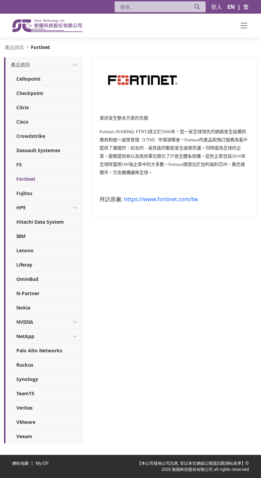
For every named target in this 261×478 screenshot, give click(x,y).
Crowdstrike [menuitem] (30, 136)
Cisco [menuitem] (22, 121)
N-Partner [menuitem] (27, 293)
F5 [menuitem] (19, 164)
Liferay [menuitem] (24, 264)
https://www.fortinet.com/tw (161, 199)
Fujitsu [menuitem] (24, 193)
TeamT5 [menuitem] (25, 393)
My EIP (42, 463)
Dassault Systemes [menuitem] (38, 150)
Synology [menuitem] (27, 379)
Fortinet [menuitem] (25, 179)
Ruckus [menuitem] (24, 365)
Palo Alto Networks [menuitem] (39, 350)
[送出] (197, 6)
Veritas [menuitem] (24, 407)
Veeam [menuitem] (24, 436)
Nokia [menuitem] (23, 307)
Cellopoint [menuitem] (28, 79)
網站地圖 (21, 463)
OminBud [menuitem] (27, 279)
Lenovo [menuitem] (25, 250)
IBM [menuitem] (20, 236)
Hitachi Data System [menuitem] (40, 222)
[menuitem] (20, 64)
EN (231, 7)
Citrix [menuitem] (22, 107)
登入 (216, 7)
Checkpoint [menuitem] (29, 93)
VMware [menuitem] (25, 422)
